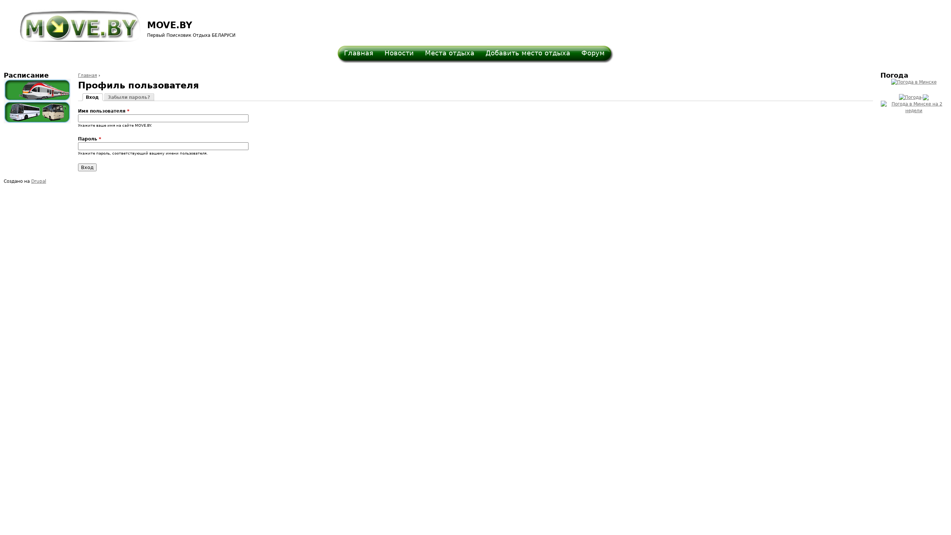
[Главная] (75, 22)
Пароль (89, 139)
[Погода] (914, 95)
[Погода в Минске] (914, 82)
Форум (593, 53)
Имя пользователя (103, 111)
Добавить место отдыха (528, 53)
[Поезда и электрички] (37, 90)
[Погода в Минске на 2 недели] (914, 105)
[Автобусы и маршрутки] (37, 112)
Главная (358, 53)
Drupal (38, 181)
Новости (399, 53)
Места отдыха (449, 53)
